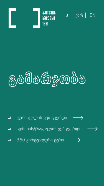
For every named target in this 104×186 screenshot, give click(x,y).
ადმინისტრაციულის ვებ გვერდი (49, 128)
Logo (31, 18)
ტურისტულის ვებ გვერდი (42, 117)
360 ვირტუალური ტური (40, 139)
